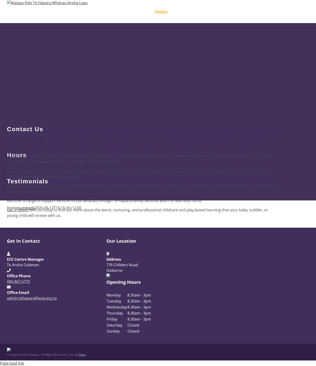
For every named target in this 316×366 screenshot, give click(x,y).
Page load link (12, 363)
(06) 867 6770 (18, 281)
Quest (82, 355)
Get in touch (17, 209)
